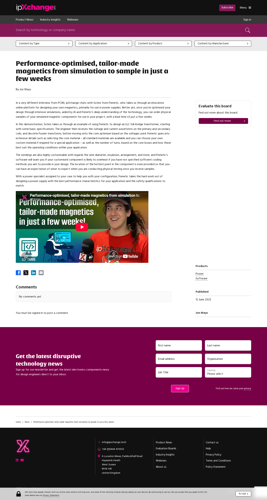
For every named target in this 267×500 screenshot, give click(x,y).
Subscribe (227, 7)
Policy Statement (216, 467)
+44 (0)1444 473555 (113, 449)
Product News (24, 20)
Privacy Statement (51, 495)
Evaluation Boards (166, 448)
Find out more (222, 121)
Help (208, 448)
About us (161, 467)
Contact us (212, 442)
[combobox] (44, 44)
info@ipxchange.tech (114, 442)
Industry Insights (50, 20)
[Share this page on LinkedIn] (34, 273)
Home (18, 422)
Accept (242, 493)
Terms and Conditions (218, 461)
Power (200, 274)
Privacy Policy (213, 455)
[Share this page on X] (26, 273)
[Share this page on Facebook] (18, 273)
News (27, 422)
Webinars (72, 20)
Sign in (247, 20)
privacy (247, 388)
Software (201, 278)
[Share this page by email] (41, 273)
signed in (37, 313)
